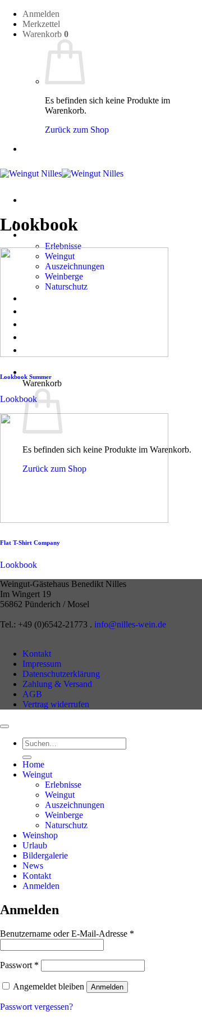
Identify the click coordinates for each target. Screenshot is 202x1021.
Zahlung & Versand (57, 684)
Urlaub (34, 845)
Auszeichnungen (74, 805)
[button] (40, 14)
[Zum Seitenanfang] (4, 726)
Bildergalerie (45, 855)
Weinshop (40, 835)
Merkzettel (41, 24)
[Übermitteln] (26, 757)
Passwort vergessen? (36, 1006)
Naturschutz (66, 825)
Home (33, 764)
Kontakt (36, 653)
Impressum (41, 663)
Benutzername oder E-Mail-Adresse (67, 933)
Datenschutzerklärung (61, 674)
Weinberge (64, 815)
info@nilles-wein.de (130, 624)
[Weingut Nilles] (61, 173)
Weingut (37, 774)
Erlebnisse (63, 246)
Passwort (19, 965)
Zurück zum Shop (77, 129)
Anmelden (107, 987)
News (32, 865)
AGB (32, 694)
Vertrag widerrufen (55, 704)
